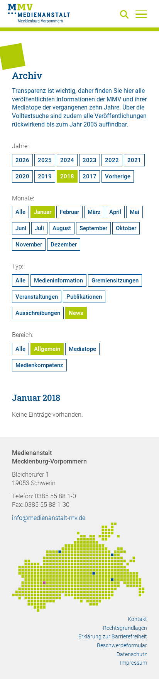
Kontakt (137, 619)
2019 (45, 176)
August (61, 228)
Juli (39, 228)
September (93, 228)
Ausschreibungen (37, 313)
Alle (20, 212)
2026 (22, 160)
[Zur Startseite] (39, 15)
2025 (45, 160)
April (115, 212)
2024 (67, 160)
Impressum (133, 663)
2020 (22, 176)
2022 (112, 160)
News (76, 313)
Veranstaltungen (36, 296)
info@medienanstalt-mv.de (48, 518)
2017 (89, 176)
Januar (42, 212)
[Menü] (141, 14)
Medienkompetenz (39, 365)
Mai (134, 212)
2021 (134, 160)
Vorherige (117, 176)
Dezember (64, 244)
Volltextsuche (30, 116)
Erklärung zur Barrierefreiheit (112, 636)
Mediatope (82, 348)
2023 (89, 160)
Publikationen (84, 296)
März (94, 212)
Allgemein (47, 348)
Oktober (126, 228)
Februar (69, 212)
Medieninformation (58, 280)
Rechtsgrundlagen (125, 628)
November (28, 244)
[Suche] (126, 15)
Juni (20, 228)
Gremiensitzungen (115, 280)
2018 (67, 176)
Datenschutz (132, 654)
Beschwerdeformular (122, 645)
